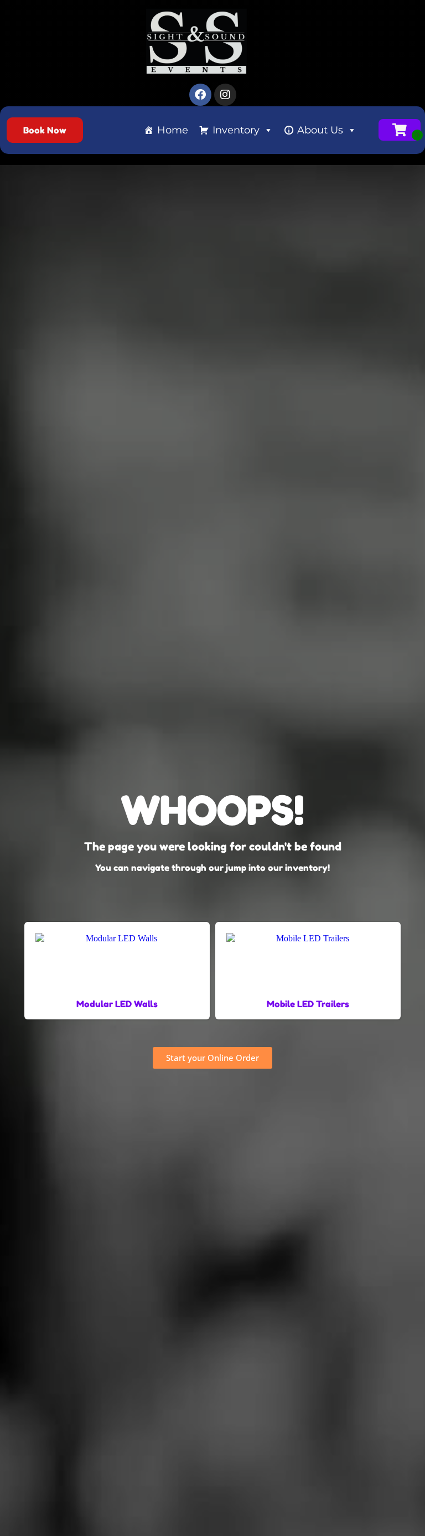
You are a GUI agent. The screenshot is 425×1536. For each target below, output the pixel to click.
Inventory (236, 130)
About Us (320, 130)
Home (172, 130)
